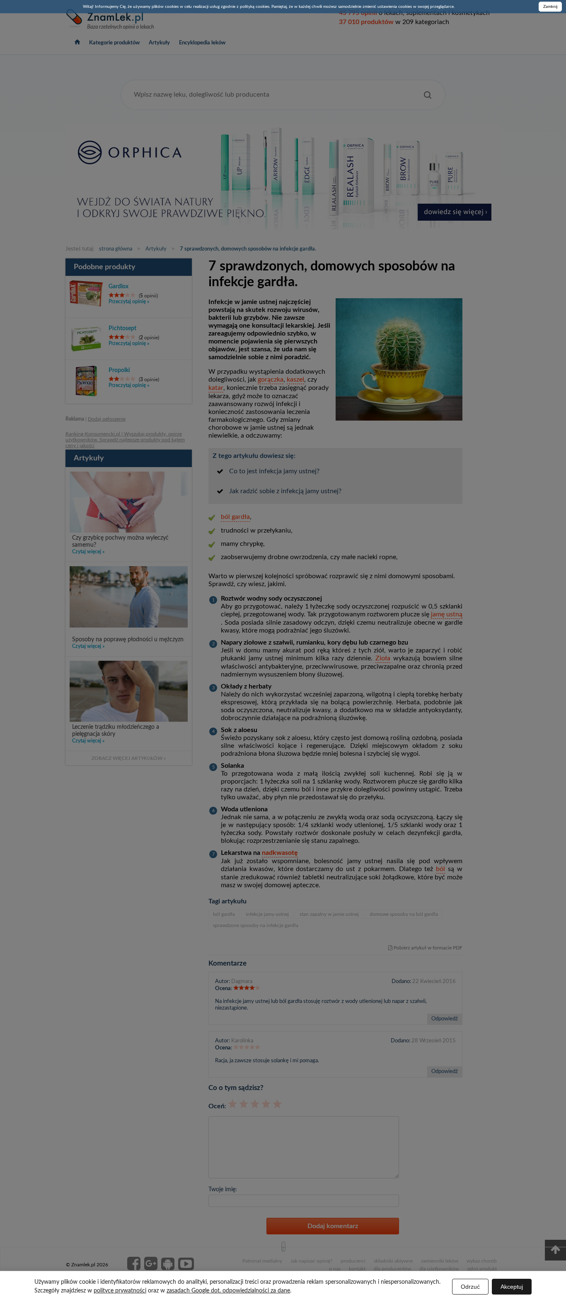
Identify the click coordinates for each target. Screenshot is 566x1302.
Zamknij (550, 7)
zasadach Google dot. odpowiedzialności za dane (228, 1291)
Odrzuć (470, 1286)
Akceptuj (512, 1286)
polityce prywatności (120, 1291)
